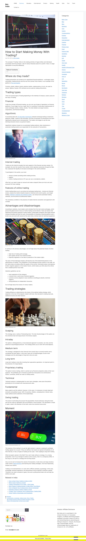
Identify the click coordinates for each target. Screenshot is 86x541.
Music (63, 85)
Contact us (16, 7)
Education (29, 3)
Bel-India (7, 5)
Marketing (64, 81)
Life (63, 79)
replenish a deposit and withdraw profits (21, 194)
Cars (63, 28)
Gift (63, 58)
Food (63, 49)
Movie (63, 83)
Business (21, 3)
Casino (64, 31)
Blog (63, 24)
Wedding (64, 113)
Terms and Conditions (39, 538)
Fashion (64, 42)
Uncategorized (66, 110)
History (64, 69)
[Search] (27, 510)
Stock (28, 498)
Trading (32, 498)
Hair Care (64, 63)
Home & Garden (66, 72)
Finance (45, 3)
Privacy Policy (48, 538)
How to (64, 76)
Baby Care (64, 19)
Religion (64, 95)
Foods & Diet (65, 51)
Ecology (64, 35)
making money (23, 498)
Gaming (51, 3)
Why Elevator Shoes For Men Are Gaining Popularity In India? (20, 499)
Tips (63, 106)
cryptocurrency (10, 498)
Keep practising (17, 463)
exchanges (16, 498)
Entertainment (37, 3)
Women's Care (66, 115)
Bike (63, 22)
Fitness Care (65, 47)
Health (57, 3)
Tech (68, 3)
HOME (15, 3)
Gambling (64, 53)
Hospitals (64, 74)
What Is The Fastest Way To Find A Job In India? (18, 500)
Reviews (64, 97)
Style (63, 3)
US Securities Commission (25, 116)
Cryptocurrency (66, 33)
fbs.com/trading (15, 83)
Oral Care (64, 90)
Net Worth (64, 88)
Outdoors (64, 92)
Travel (73, 3)
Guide (63, 60)
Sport (63, 99)
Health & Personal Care (68, 67)
